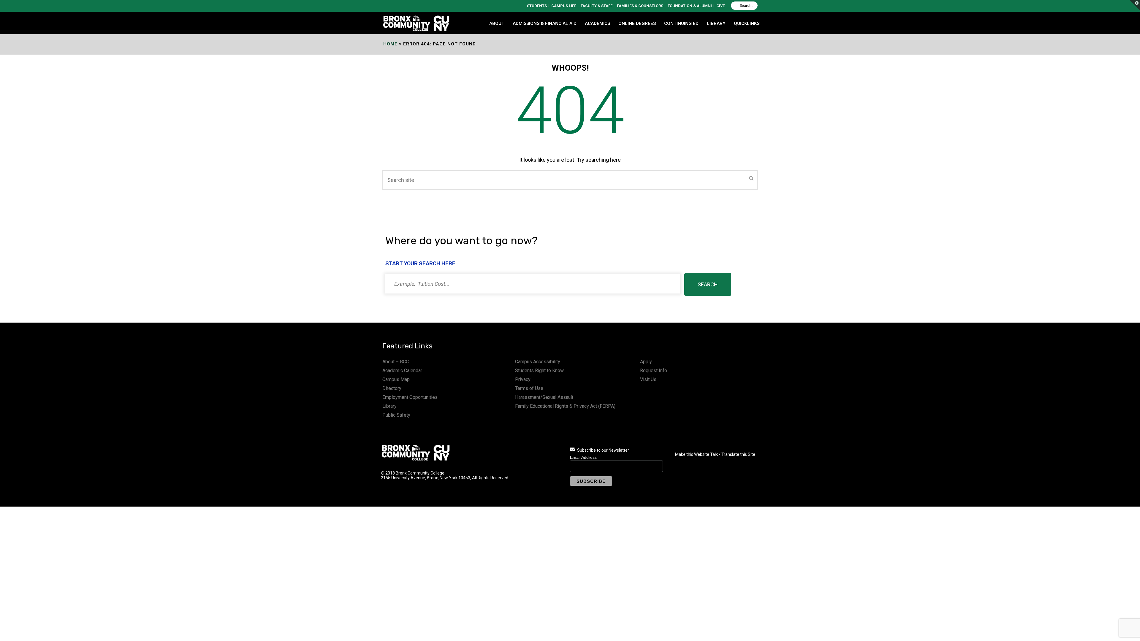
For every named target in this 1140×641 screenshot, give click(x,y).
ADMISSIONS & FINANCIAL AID (545, 23)
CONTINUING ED (681, 23)
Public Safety (396, 415)
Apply (646, 361)
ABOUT (496, 23)
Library (389, 406)
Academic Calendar (402, 370)
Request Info (653, 370)
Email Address (583, 457)
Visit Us (648, 379)
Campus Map (396, 379)
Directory (391, 388)
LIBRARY (716, 23)
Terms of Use (529, 388)
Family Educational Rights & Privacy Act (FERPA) (565, 406)
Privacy (523, 379)
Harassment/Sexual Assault (544, 397)
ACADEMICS (597, 23)
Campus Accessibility (537, 361)
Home (390, 44)
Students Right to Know (539, 370)
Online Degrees (637, 23)
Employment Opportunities (410, 397)
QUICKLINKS (746, 23)
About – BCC (395, 361)
